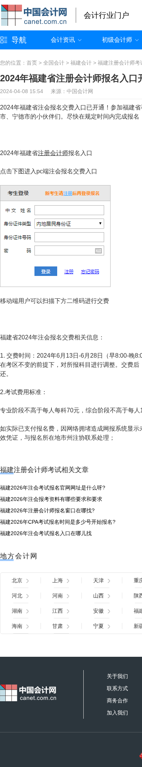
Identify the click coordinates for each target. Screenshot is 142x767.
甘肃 (57, 626)
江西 (57, 611)
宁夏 (98, 626)
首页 (32, 63)
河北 (17, 596)
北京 (17, 580)
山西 (98, 596)
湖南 (17, 611)
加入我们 (117, 713)
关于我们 (117, 676)
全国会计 (53, 63)
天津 (98, 580)
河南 (57, 596)
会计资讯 (63, 39)
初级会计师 (117, 39)
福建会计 (81, 63)
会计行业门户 (106, 15)
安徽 (98, 611)
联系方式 (117, 688)
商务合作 (117, 700)
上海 (57, 580)
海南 (17, 626)
